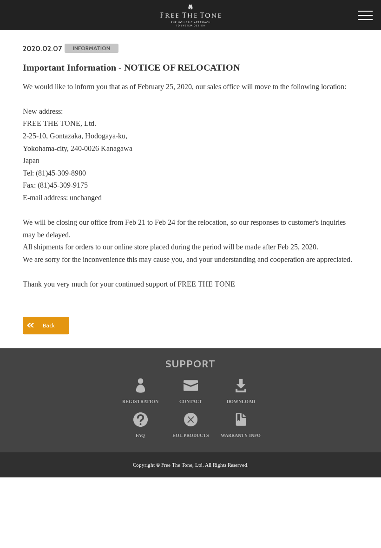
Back (49, 325)
